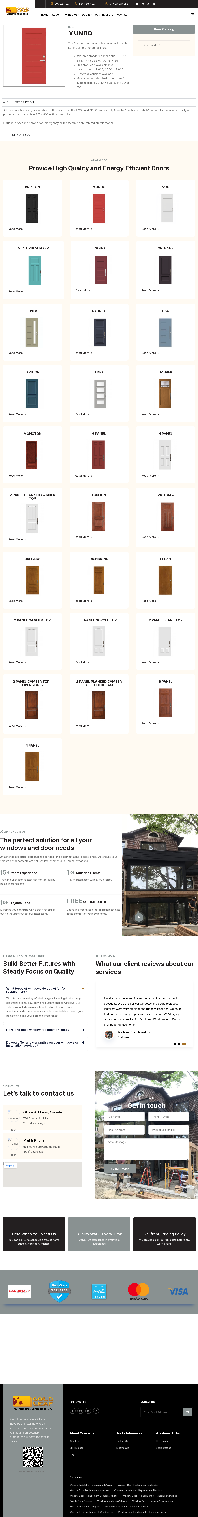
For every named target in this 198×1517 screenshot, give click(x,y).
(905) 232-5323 (33, 1151)
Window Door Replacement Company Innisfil (93, 1495)
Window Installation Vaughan (85, 1506)
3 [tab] (185, 1044)
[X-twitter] (148, 4)
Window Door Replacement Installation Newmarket (150, 1495)
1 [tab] (175, 1044)
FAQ (72, 1454)
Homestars (162, 1441)
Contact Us (122, 1441)
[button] (32, 187)
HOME (44, 14)
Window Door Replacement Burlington (138, 1484)
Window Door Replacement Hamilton (89, 1490)
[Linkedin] (154, 4)
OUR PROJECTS (104, 14)
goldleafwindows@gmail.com (41, 1146)
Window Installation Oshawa (112, 1501)
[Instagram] (142, 4)
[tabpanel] (144, 1007)
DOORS (86, 14)
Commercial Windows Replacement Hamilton (138, 1490)
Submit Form (120, 1168)
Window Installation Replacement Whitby (126, 1506)
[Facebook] (137, 4)
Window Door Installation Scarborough (152, 1501)
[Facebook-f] (72, 1411)
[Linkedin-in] (96, 1411)
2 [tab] (181, 1044)
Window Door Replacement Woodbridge (91, 1512)
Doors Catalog (163, 1447)
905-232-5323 (62, 3)
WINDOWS (71, 14)
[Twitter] (88, 1411)
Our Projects (76, 1447)
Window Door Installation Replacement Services (143, 1512)
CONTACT (123, 14)
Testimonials (122, 1447)
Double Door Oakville (81, 1501)
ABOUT (56, 14)
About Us (75, 1441)
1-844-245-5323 (87, 3)
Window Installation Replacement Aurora (91, 1484)
